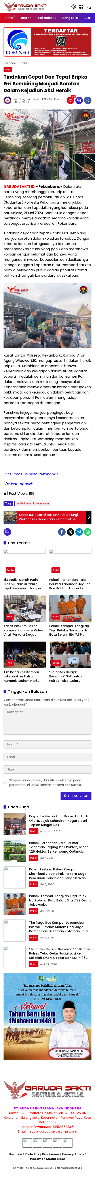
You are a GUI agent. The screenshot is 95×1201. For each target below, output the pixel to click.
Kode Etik (32, 1154)
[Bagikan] (87, 100)
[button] (73, 6)
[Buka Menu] (81, 6)
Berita (10, 570)
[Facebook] (62, 532)
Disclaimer (50, 1154)
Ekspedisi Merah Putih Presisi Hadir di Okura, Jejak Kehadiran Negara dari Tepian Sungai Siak (23, 584)
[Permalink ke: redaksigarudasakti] (9, 100)
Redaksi (15, 1154)
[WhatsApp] (87, 532)
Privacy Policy (73, 1154)
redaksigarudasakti (27, 99)
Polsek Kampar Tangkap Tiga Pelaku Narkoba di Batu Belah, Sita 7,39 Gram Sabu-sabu (69, 630)
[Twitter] (70, 532)
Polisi (8, 69)
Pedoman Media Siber (47, 1159)
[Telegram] (79, 532)
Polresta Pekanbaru (34, 503)
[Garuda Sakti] (26, 6)
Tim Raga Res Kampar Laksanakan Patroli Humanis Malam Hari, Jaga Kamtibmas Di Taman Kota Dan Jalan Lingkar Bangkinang (22, 676)
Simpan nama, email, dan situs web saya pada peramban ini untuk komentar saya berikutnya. (45, 782)
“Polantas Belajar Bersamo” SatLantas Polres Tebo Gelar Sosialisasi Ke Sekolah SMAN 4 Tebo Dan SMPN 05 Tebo (68, 676)
